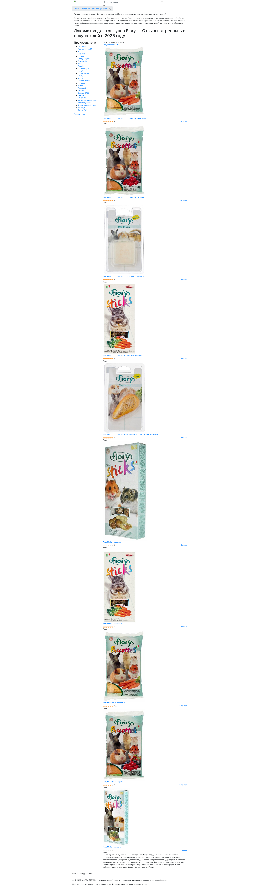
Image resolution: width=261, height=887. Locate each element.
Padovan (82, 88)
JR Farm (81, 90)
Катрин (81, 83)
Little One (82, 46)
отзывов (183, 850)
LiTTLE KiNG (83, 73)
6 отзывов (183, 706)
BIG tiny (81, 108)
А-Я (114, 45)
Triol (80, 51)
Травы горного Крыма (87, 105)
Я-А (118, 45)
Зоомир (82, 56)
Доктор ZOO (83, 93)
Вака (80, 86)
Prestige (81, 76)
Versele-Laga (83, 68)
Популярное (108, 45)
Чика (80, 71)
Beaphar (81, 95)
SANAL (81, 64)
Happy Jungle (84, 59)
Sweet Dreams (84, 81)
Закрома (82, 61)
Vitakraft (82, 54)
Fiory (81, 66)
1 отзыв (184, 279)
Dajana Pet (82, 110)
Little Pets (82, 98)
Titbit (80, 78)
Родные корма (85, 49)
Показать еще (79, 114)
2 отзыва (183, 121)
